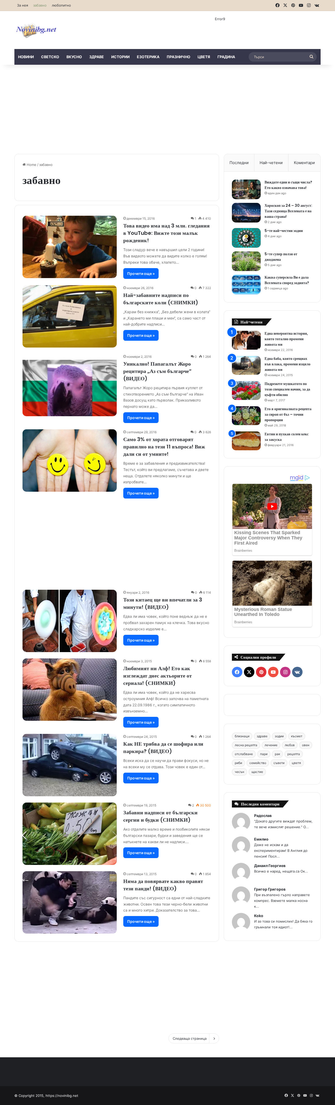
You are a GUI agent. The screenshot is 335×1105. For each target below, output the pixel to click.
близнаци (242, 736)
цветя (204, 57)
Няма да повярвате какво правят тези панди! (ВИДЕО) (163, 885)
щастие (257, 772)
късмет (296, 736)
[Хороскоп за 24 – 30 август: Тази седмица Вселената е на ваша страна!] (246, 213)
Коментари (304, 162)
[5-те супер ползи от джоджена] (246, 261)
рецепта (293, 754)
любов (290, 745)
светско (50, 57)
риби (238, 763)
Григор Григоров (270, 889)
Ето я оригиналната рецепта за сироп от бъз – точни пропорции (288, 414)
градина (226, 57)
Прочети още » (141, 273)
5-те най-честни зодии (284, 230)
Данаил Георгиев (270, 865)
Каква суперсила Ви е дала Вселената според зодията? (287, 280)
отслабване (244, 754)
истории (120, 57)
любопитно (61, 5)
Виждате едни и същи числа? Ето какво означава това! (288, 185)
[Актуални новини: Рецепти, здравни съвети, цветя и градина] (35, 30)
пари (263, 754)
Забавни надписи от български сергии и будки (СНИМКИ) (160, 816)
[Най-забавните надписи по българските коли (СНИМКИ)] (70, 316)
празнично (178, 57)
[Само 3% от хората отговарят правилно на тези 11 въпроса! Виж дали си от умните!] (70, 460)
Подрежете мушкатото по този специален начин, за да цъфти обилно (287, 389)
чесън (239, 772)
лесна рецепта (246, 745)
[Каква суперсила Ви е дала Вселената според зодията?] (246, 284)
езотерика (148, 57)
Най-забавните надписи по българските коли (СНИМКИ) (160, 298)
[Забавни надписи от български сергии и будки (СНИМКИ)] (70, 834)
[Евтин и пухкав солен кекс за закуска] (246, 441)
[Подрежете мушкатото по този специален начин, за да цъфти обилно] (246, 390)
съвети (278, 763)
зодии (279, 736)
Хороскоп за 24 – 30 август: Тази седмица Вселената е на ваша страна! (288, 211)
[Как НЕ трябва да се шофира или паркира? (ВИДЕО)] (70, 765)
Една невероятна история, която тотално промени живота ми (286, 339)
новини (26, 57)
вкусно (74, 57)
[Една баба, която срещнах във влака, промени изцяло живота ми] (246, 365)
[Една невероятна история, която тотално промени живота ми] (246, 340)
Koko (258, 915)
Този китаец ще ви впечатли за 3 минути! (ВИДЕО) (162, 603)
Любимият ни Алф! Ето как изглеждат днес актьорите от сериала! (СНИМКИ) (157, 676)
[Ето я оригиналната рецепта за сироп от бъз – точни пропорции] (246, 415)
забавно (40, 5)
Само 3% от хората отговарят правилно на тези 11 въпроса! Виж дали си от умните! (164, 447)
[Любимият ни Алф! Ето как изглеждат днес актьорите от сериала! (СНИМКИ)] (70, 689)
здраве (96, 57)
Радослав (263, 815)
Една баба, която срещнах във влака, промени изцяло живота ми (287, 364)
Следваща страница (189, 1038)
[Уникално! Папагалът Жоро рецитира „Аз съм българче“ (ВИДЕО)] (70, 385)
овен (305, 745)
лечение (271, 745)
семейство (257, 763)
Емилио (261, 839)
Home (31, 164)
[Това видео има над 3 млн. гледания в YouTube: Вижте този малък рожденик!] (70, 247)
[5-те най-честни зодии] (246, 238)
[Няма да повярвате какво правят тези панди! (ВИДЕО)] (70, 902)
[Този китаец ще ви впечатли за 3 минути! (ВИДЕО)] (70, 621)
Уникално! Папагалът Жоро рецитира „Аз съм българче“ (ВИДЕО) (157, 371)
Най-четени (271, 162)
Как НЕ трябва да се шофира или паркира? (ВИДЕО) (163, 747)
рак (277, 754)
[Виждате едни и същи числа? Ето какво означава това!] (246, 189)
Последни (239, 162)
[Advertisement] (167, 109)
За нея (22, 5)
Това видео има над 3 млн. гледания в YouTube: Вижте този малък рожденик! (166, 233)
